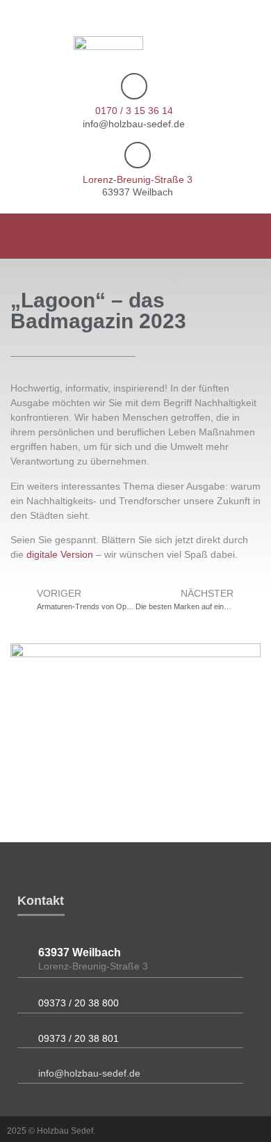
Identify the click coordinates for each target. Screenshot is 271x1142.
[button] (251, 236)
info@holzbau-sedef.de (89, 1073)
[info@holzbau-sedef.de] (22, 1070)
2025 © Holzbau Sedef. (51, 1131)
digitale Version (59, 554)
